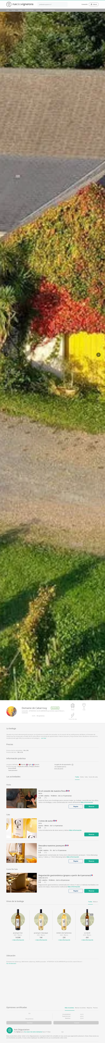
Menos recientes (80, 1008)
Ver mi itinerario (11, 963)
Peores (95, 1008)
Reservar (91, 806)
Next (97, 353)
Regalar (75, 806)
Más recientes (69, 1008)
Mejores (89, 1008)
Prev (5, 353)
